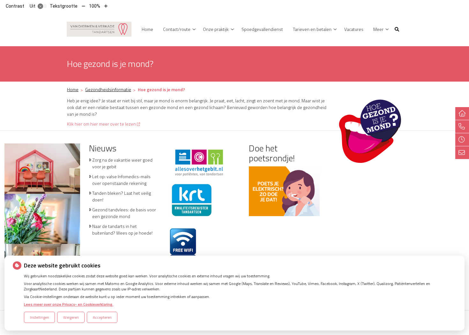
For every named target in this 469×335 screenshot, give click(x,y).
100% (94, 6)
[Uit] (42, 6)
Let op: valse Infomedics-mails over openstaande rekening (121, 179)
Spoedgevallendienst (262, 29)
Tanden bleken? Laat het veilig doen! (121, 196)
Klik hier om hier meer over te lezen (101, 123)
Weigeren (71, 317)
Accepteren (102, 317)
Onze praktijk (216, 29)
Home (147, 29)
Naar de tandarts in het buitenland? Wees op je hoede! (122, 229)
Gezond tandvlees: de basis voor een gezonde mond (124, 213)
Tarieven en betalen (312, 29)
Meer (378, 29)
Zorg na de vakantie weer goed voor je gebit (122, 163)
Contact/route (176, 29)
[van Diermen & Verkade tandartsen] (99, 28)
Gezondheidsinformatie (108, 89)
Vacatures (353, 29)
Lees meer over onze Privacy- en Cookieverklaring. (68, 304)
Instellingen (39, 317)
